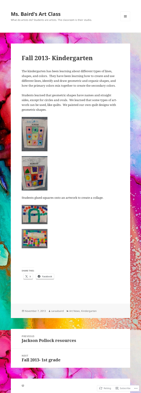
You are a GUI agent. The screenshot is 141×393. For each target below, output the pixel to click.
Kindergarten (89, 311)
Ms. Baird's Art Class (36, 13)
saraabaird (57, 311)
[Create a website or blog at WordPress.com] (23, 385)
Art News (74, 311)
